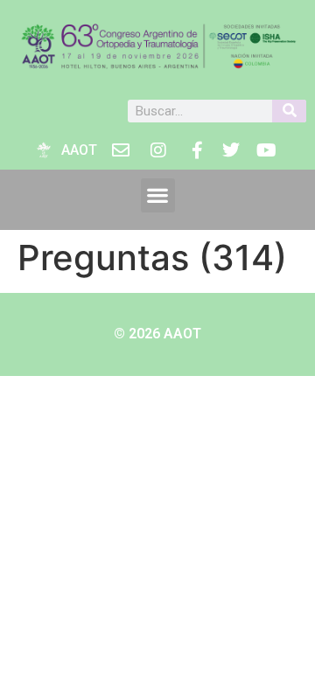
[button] (158, 195)
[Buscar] (289, 111)
